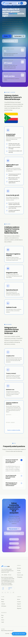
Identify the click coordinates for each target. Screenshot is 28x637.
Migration (19, 608)
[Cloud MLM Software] (7, 3)
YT (7, 592)
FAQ (2, 617)
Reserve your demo (9, 41)
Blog (2, 615)
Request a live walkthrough (13, 533)
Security (19, 606)
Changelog (19, 577)
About (18, 599)
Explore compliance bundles (13, 430)
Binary (2, 599)
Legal (2, 622)
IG (13, 592)
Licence (19, 572)
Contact (19, 601)
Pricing (5, 36)
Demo (2, 619)
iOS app (3, 588)
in (2, 592)
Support (19, 603)
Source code (20, 575)
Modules (19, 568)
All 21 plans (3, 606)
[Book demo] (21, 3)
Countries (7, 633)
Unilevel (3, 603)
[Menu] (25, 3)
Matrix (2, 601)
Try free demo (17, 36)
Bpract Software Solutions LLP (7, 630)
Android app (10, 588)
